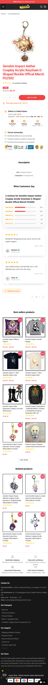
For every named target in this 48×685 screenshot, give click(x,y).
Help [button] (44, 682)
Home (3, 14)
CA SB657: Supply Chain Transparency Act (16, 622)
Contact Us (5, 642)
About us (5, 610)
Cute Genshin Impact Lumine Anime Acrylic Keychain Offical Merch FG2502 (35, 498)
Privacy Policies (7, 616)
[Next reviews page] (43, 297)
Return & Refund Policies (10, 639)
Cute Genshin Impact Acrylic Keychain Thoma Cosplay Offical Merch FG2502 (12, 446)
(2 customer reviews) (20, 83)
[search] (41, 6)
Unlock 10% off (4, 675)
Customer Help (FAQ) (9, 645)
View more (24, 460)
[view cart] (45, 6)
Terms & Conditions (8, 613)
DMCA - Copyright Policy (10, 619)
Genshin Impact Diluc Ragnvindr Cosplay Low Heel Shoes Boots (12, 408)
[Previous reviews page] (32, 297)
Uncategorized (13, 14)
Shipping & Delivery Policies (11, 632)
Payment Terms (7, 636)
